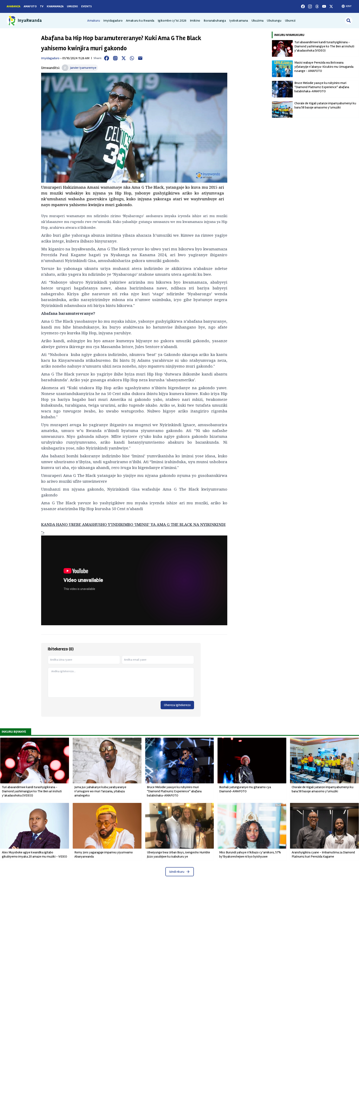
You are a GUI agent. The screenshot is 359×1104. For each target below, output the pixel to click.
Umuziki (72, 6)
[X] (331, 6)
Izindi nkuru (176, 872)
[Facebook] (303, 6)
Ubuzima (257, 20)
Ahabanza (13, 6)
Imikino (195, 20)
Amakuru (93, 20)
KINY (349, 6)
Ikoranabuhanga (215, 20)
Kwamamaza (55, 6)
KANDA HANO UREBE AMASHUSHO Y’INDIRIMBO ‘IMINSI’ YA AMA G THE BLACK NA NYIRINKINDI (133, 524)
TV (41, 6)
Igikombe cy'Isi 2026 (172, 20)
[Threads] (317, 6)
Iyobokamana (238, 20)
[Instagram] (310, 6)
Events (86, 6)
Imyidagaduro (113, 20)
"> (42, 532)
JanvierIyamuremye (83, 68)
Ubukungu (274, 20)
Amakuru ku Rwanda (140, 20)
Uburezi (290, 20)
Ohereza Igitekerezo (177, 705)
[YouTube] (324, 6)
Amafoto (30, 6)
